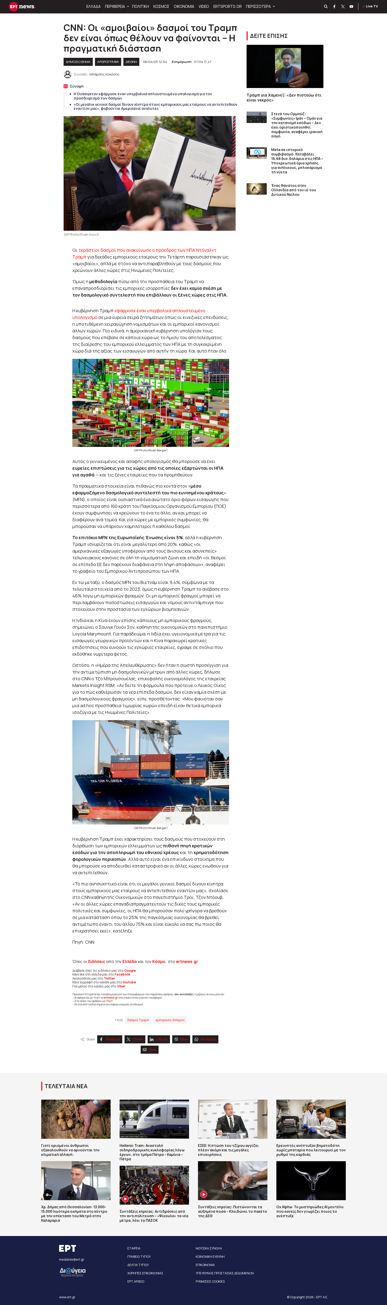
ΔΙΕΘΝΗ (131, 61)
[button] (127, 6)
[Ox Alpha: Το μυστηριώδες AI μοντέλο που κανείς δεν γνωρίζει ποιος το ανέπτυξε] (311, 1180)
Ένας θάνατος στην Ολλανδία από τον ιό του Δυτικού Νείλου (293, 190)
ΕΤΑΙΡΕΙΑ (133, 1248)
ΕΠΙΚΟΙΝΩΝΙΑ (205, 1265)
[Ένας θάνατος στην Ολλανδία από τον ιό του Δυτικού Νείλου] (257, 189)
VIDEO (204, 6)
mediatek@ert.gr (71, 1259)
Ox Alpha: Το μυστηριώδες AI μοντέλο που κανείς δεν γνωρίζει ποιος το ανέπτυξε (310, 1211)
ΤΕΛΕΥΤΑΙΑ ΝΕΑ (66, 1086)
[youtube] (352, 6)
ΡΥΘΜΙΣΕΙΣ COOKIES (210, 1281)
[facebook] (335, 6)
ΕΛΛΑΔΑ (93, 6)
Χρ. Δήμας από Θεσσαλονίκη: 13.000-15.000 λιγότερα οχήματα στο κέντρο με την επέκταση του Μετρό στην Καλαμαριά (74, 1213)
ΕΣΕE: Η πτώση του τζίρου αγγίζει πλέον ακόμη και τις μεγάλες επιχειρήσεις (228, 1150)
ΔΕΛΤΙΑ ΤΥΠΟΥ (138, 1265)
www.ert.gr (67, 1297)
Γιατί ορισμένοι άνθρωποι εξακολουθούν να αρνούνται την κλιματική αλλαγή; (70, 1150)
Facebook (122, 974)
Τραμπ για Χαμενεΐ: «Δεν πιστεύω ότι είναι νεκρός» (284, 97)
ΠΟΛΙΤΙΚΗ (140, 6)
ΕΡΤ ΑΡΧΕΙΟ (135, 1281)
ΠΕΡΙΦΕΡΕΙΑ (115, 6)
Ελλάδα (130, 961)
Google (130, 970)
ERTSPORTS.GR (227, 6)
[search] (326, 6)
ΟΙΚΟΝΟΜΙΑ (184, 6)
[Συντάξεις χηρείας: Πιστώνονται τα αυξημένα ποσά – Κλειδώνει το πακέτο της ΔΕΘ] (232, 1180)
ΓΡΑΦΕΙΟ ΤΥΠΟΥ (139, 1256)
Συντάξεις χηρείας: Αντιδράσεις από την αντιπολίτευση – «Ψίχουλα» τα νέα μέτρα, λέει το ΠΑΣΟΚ (154, 1216)
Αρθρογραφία (108, 61)
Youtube (129, 982)
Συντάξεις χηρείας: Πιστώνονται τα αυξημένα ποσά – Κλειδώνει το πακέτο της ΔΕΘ (232, 1211)
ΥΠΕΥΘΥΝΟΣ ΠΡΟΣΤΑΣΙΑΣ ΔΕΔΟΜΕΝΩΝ (225, 1273)
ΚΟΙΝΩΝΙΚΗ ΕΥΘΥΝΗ (210, 1256)
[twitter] (343, 6)
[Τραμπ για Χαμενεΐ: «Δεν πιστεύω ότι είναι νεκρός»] (285, 66)
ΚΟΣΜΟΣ (161, 6)
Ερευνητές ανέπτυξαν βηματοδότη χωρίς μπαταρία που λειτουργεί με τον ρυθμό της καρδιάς (311, 1150)
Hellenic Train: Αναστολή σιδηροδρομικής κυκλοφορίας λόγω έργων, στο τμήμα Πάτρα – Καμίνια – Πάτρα (152, 1152)
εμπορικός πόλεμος (170, 1020)
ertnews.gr (110, 997)
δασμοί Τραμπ (138, 1020)
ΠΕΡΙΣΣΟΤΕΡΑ (258, 6)
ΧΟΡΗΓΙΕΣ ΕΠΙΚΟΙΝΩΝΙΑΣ (145, 1273)
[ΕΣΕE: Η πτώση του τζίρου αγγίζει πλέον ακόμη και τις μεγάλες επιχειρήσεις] (232, 1119)
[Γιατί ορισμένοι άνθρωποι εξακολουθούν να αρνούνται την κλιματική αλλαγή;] (76, 1119)
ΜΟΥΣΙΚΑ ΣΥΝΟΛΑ (209, 1248)
